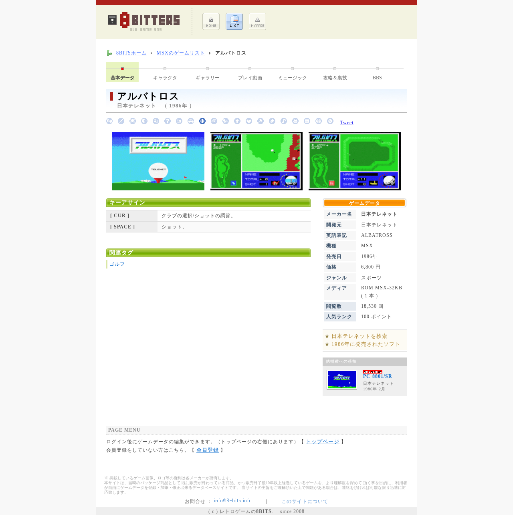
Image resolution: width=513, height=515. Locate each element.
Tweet (346, 122)
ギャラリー (208, 78)
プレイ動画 (250, 78)
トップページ (322, 441)
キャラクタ (165, 78)
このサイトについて (304, 501)
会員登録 (207, 450)
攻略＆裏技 (335, 78)
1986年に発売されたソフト (365, 344)
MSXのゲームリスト (181, 53)
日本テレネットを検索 (359, 336)
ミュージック (292, 78)
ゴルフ (117, 264)
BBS (377, 78)
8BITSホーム (131, 53)
